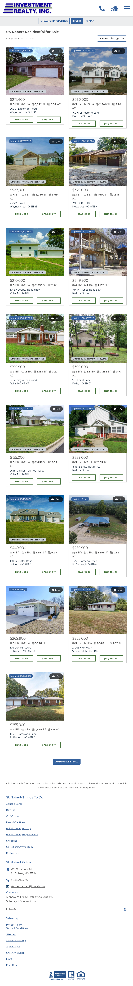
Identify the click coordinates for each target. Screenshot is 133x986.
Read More (19, 119)
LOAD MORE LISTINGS (66, 762)
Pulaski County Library (18, 828)
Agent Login (15, 946)
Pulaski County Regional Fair (22, 834)
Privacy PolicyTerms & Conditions (17, 926)
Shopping (15, 840)
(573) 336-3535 (19, 880)
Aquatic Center (15, 803)
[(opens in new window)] (125, 909)
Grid (78, 21)
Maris (15, 958)
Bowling (15, 809)
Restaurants (15, 852)
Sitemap (11, 934)
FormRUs (15, 964)
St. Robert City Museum (19, 846)
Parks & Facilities (15, 822)
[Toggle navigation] (127, 8)
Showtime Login (15, 952)
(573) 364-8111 (49, 119)
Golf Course (15, 816)
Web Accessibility (16, 940)
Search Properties (55, 21)
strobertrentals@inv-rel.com (28, 886)
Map (91, 21)
